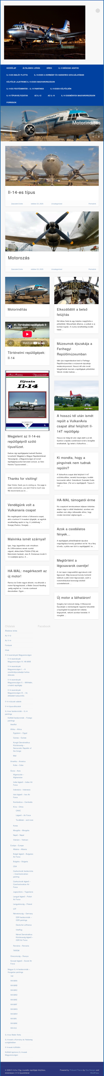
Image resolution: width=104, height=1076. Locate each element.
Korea (15, 825)
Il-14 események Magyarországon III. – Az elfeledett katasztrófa (18, 693)
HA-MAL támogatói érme (76, 499)
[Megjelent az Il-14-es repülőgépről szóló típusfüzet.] (27, 400)
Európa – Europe (17, 845)
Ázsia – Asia (15, 770)
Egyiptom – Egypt (20, 733)
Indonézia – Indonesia (21, 789)
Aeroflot (13, 724)
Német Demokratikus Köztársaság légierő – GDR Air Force (24, 937)
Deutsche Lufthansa (24, 925)
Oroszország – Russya (19, 956)
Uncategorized (56, 203)
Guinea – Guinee (19, 737)
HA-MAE (13, 999)
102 (11, 976)
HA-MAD (13, 995)
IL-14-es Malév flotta (17, 75)
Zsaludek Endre (17, 203)
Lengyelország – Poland (22, 904)
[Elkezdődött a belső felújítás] (76, 290)
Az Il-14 (51, 95)
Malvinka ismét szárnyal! (27, 539)
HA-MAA (13, 980)
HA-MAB (13, 985)
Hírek (49, 68)
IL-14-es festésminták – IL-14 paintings (25, 88)
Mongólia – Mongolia (21, 830)
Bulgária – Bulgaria (20, 861)
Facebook (92, 10)
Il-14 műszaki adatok (68, 68)
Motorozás (19, 257)
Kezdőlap (11, 68)
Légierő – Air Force (23, 815)
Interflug (19, 929)
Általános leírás (31, 68)
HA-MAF (13, 1004)
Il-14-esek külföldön (60, 88)
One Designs (90, 1070)
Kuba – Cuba (18, 765)
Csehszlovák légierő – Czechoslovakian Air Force (21, 884)
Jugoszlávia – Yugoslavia (23, 892)
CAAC (18, 810)
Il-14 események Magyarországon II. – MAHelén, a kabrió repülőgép (20, 682)
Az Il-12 (37, 95)
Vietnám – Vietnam (20, 839)
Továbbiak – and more (24, 820)
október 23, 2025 (37, 203)
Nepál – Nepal (18, 835)
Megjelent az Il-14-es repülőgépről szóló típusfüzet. (24, 441)
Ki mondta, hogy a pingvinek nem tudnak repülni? (74, 462)
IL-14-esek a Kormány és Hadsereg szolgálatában (59, 75)
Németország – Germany (23, 913)
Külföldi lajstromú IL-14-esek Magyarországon (30, 81)
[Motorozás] (52, 231)
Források (11, 102)
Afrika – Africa (16, 729)
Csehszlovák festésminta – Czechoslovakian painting (23, 874)
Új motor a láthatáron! (74, 597)
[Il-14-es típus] (52, 166)
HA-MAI (13, 1018)
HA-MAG (13, 1009)
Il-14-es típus (21, 192)
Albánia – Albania (20, 849)
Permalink (92, 203)
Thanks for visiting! (22, 478)
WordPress (94, 1073)
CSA (15, 866)
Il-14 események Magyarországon (78, 95)
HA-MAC (13, 990)
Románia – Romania (21, 945)
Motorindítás (86, 122)
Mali (14, 755)
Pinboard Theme (76, 1070)
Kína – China (18, 806)
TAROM (16, 950)
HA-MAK (13, 1023)
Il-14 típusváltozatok (17, 95)
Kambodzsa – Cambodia (22, 802)
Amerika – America (17, 761)
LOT (14, 908)
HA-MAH (13, 1014)
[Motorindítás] (52, 123)
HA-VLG (13, 1028)
